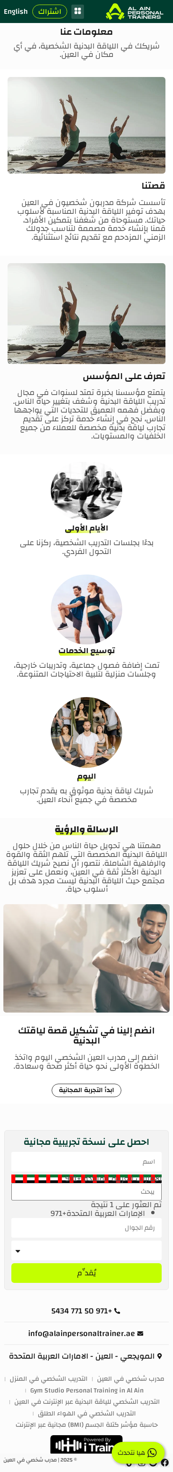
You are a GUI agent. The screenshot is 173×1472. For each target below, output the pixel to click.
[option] (78, 1213)
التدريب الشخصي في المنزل (49, 1379)
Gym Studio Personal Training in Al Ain (87, 1391)
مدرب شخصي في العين (131, 1379)
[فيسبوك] (165, 1463)
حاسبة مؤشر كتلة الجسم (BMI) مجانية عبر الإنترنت (87, 1425)
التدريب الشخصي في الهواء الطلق (87, 1414)
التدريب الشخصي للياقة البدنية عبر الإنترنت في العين (87, 1402)
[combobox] (86, 1179)
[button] (77, 12)
